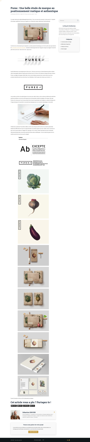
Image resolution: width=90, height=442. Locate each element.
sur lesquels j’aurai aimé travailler (18, 47)
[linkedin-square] (54, 412)
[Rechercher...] (77, 20)
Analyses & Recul (64, 46)
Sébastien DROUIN (29, 412)
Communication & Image (66, 41)
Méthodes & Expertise (65, 44)
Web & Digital (64, 48)
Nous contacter (33, 431)
